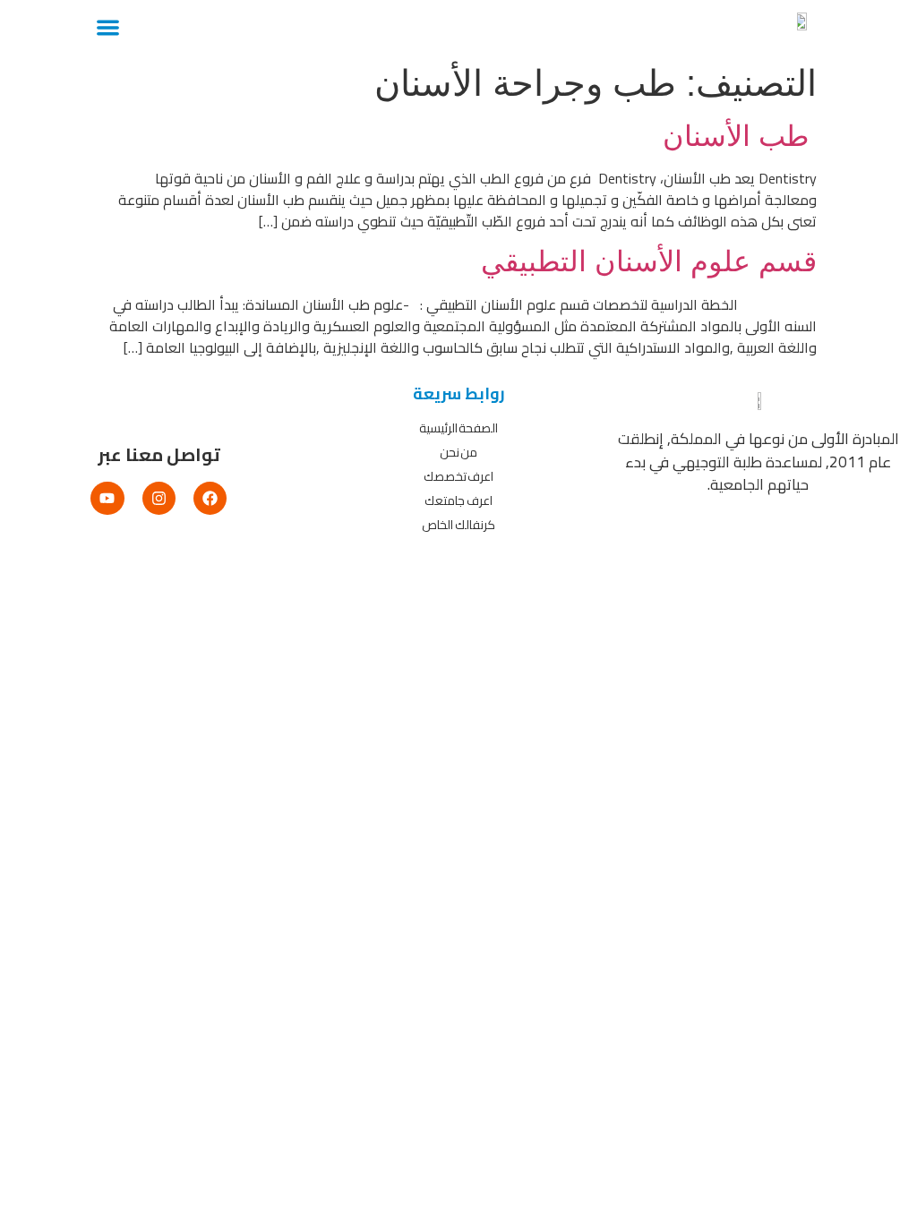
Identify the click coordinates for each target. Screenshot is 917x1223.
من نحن (459, 452)
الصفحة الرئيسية (459, 428)
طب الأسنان (740, 136)
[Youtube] (107, 498)
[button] (108, 27)
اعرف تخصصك (459, 476)
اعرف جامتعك (458, 500)
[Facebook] (210, 498)
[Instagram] (159, 498)
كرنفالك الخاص (458, 524)
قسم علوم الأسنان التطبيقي (649, 261)
